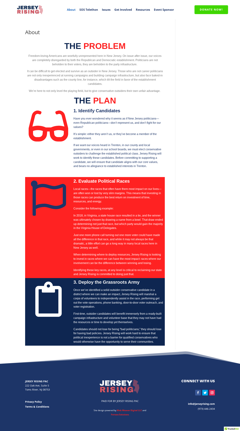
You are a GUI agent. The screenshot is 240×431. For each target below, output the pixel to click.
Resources (143, 10)
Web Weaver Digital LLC (129, 410)
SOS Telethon (88, 10)
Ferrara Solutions (120, 414)
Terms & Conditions (37, 406)
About (71, 10)
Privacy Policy (33, 401)
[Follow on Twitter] (205, 392)
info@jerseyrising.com (201, 403)
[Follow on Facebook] (198, 392)
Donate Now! (211, 9)
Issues (106, 10)
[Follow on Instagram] (212, 392)
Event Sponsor (164, 10)
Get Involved (123, 10)
